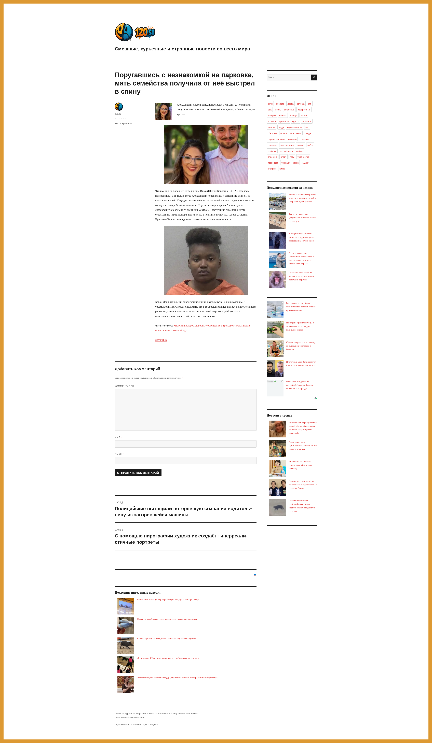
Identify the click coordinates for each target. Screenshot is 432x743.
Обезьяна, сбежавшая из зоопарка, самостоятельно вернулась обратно (301, 276)
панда (308, 133)
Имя (118, 437)
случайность (286, 150)
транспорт (273, 162)
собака (299, 150)
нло (307, 127)
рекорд (300, 145)
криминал (127, 123)
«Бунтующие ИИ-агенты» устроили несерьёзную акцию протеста (168, 658)
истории (272, 115)
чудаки (305, 162)
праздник (272, 145)
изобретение (304, 109)
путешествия (287, 145)
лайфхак (306, 121)
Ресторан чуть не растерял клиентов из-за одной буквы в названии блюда (303, 484)
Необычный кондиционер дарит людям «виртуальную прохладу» (168, 599)
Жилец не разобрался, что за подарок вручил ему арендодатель (167, 618)
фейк (296, 162)
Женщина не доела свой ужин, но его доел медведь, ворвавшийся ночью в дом (302, 237)
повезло (292, 139)
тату (292, 156)
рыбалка (272, 150)
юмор (282, 168)
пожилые (304, 139)
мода (281, 127)
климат (283, 115)
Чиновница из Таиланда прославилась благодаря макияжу (300, 465)
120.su (118, 113)
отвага (283, 133)
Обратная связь (122, 724)
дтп (309, 103)
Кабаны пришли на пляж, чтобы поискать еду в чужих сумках (166, 638)
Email (120, 454)
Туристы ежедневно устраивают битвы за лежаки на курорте (302, 217)
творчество (303, 156)
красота (272, 121)
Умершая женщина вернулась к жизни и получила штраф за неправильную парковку (303, 198)
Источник (161, 339)
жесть (118, 123)
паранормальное (276, 139)
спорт (283, 156)
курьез (295, 121)
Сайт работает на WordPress (184, 713)
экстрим (272, 168)
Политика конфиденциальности (129, 716)
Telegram (153, 724)
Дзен (145, 724)
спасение (272, 156)
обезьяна (272, 133)
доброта (280, 103)
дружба (300, 103)
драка (290, 103)
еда (270, 109)
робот (310, 145)
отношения (295, 133)
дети (270, 103)
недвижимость (294, 127)
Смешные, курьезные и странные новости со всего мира (182, 48)
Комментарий (125, 386)
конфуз (293, 115)
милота (271, 127)
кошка (304, 115)
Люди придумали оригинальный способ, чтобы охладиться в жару (303, 445)
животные (289, 109)
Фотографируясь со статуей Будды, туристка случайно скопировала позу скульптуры (177, 677)
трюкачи (285, 162)
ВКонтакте (136, 724)
